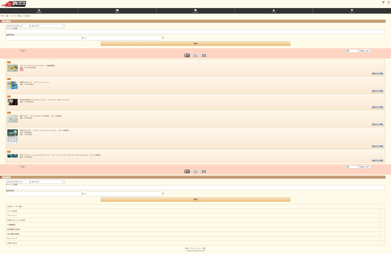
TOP (2, 16)
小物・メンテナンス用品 (13, 16)
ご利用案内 (11, 225)
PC (204, 248)
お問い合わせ (12, 243)
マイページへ (12, 215)
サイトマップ (12, 238)
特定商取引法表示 (13, 229)
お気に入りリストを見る (16, 220)
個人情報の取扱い (13, 234)
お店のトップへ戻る (14, 206)
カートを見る (12, 211)
